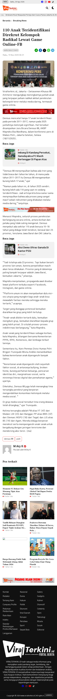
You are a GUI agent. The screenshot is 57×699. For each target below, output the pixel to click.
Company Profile (10, 605)
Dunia (22, 596)
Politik (22, 605)
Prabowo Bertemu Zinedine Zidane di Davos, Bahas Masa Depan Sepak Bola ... (42, 526)
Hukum (23, 600)
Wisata (40, 621)
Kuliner (40, 600)
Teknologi (41, 617)
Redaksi (6, 596)
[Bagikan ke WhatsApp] (49, 50)
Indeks (5, 620)
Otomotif (41, 605)
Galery (40, 592)
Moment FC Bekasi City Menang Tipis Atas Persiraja (13, 491)
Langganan (7, 633)
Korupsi (23, 617)
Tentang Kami (8, 600)
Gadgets (40, 596)
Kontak (6, 592)
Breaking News (20, 21)
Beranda (6, 21)
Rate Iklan (7, 616)
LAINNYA (49, 695)
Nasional (23, 592)
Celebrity (41, 609)
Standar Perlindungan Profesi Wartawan (10, 626)
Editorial (40, 630)
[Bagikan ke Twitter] (44, 50)
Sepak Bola (24, 630)
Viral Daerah (25, 613)
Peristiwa (23, 621)
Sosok (39, 626)
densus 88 (8, 439)
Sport (22, 626)
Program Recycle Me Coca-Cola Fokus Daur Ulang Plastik (42, 562)
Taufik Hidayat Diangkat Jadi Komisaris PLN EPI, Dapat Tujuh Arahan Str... (14, 525)
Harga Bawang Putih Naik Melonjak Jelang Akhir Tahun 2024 (14, 562)
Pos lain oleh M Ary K (22, 450)
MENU (5, 2)
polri (18, 439)
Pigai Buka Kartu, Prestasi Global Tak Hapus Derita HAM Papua (41, 491)
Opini (39, 613)
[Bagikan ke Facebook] (40, 50)
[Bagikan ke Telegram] (52, 50)
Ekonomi (23, 609)
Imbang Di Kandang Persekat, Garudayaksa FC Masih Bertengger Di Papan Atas (34, 156)
